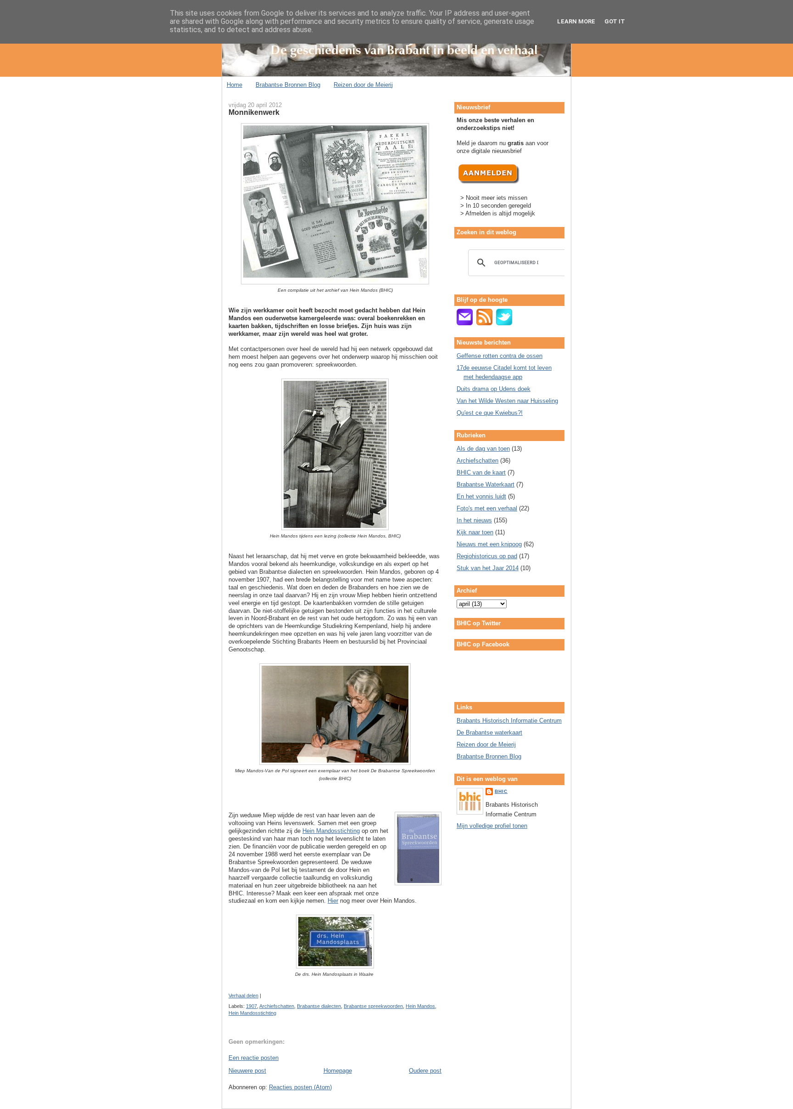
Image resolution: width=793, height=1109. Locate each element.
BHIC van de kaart (481, 472)
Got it (614, 21)
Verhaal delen (243, 995)
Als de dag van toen (483, 448)
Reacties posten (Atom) (300, 1087)
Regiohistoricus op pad (487, 556)
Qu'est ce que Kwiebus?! (490, 412)
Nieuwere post (247, 1070)
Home (234, 84)
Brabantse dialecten (319, 1006)
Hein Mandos (420, 1006)
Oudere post (425, 1070)
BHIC (501, 791)
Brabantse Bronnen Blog (288, 84)
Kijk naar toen (475, 532)
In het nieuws (474, 520)
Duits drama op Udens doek (494, 388)
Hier (333, 900)
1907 (251, 1006)
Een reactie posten (254, 1057)
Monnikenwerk (254, 112)
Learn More (576, 21)
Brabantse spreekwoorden (373, 1006)
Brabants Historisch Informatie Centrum (509, 720)
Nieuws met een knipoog (489, 544)
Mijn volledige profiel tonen (492, 825)
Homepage (338, 1070)
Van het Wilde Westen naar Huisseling (507, 400)
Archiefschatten (276, 1006)
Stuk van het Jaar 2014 (488, 568)
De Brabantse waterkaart (489, 732)
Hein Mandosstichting (331, 830)
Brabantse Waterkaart (485, 484)
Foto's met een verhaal (487, 508)
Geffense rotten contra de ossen (499, 355)
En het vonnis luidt (481, 496)
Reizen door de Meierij (363, 84)
